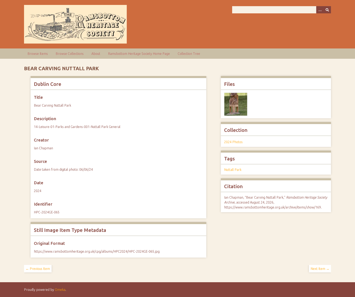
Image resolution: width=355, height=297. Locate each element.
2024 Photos (233, 142)
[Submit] (327, 9)
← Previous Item (38, 269)
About (95, 53)
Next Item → (320, 269)
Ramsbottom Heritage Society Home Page (139, 53)
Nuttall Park (232, 170)
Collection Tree (189, 53)
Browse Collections (70, 53)
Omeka (60, 289)
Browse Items (38, 53)
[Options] (320, 9)
